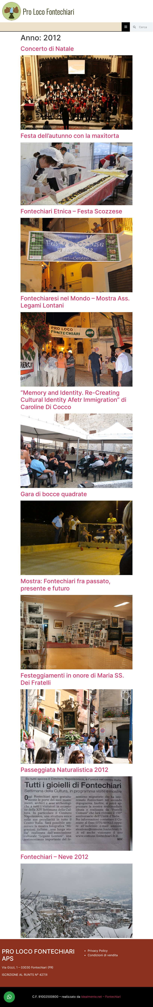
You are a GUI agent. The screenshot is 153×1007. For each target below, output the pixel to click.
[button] (9, 997)
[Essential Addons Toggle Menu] (126, 27)
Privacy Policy (98, 950)
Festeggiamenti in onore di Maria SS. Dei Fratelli (72, 679)
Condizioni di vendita (103, 955)
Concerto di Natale (47, 48)
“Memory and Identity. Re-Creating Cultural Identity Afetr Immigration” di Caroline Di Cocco (73, 400)
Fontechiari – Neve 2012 (54, 856)
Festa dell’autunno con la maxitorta (70, 135)
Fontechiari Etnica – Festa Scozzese (71, 211)
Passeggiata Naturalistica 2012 (64, 769)
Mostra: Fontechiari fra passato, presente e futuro (65, 584)
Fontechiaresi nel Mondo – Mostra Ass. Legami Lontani (75, 302)
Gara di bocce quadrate (54, 494)
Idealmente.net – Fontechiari (101, 996)
